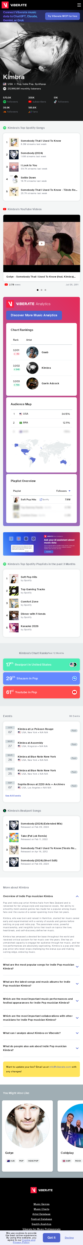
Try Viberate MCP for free (62, 16)
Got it (51, 1238)
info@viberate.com (60, 1066)
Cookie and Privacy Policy (24, 1241)
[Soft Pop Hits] (13, 578)
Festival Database (41, 1219)
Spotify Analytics (41, 1224)
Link (40, 499)
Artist (29, 339)
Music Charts (41, 1209)
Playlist (17, 490)
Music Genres (42, 1204)
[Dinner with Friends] (13, 615)
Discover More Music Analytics (34, 315)
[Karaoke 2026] (13, 627)
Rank (16, 339)
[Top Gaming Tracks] (13, 590)
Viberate (14, 5)
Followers (61, 490)
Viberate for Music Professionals (41, 1229)
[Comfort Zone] (13, 603)
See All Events (13, 795)
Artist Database (41, 1214)
